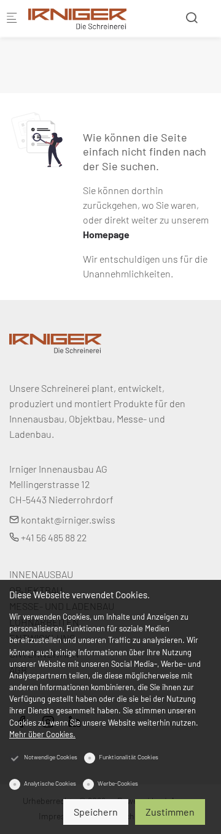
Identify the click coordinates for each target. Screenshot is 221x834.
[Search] (191, 17)
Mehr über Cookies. (42, 734)
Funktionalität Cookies (128, 757)
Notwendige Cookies (50, 757)
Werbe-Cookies (118, 783)
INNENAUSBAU (41, 574)
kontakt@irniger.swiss (67, 519)
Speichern (96, 811)
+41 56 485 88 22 (53, 537)
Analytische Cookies (50, 783)
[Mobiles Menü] (11, 19)
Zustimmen (170, 811)
